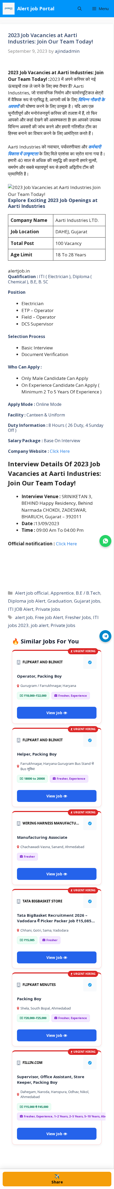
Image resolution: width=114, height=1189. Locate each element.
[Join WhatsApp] (105, 541)
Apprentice (62, 593)
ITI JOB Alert (20, 609)
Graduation (59, 601)
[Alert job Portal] (9, 8)
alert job (24, 617)
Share (57, 1178)
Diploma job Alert (26, 601)
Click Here (60, 451)
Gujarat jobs (87, 601)
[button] (79, 8)
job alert (40, 625)
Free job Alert (49, 617)
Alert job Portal (35, 8)
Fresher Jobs (78, 617)
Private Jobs (48, 609)
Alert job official (32, 593)
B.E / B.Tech (88, 593)
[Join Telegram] (105, 636)
